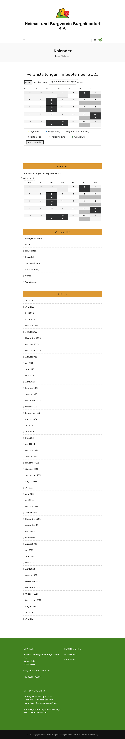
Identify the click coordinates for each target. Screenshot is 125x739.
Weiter (80, 82)
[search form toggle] (95, 40)
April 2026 (30, 319)
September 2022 (33, 537)
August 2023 (31, 481)
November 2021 (32, 587)
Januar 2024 (31, 456)
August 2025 (31, 356)
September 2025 (33, 350)
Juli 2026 (29, 300)
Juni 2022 (29, 556)
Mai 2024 (29, 438)
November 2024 (33, 400)
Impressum (69, 659)
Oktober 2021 (31, 593)
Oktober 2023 (31, 469)
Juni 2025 (29, 369)
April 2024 (30, 444)
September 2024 (33, 413)
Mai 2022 (29, 562)
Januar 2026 (31, 331)
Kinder (28, 244)
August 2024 (31, 419)
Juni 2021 (29, 618)
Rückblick (29, 257)
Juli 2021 (29, 612)
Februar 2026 (31, 325)
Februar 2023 (31, 506)
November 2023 (33, 462)
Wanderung (30, 282)
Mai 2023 (29, 500)
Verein (28, 275)
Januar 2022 (31, 575)
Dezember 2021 (32, 581)
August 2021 (30, 606)
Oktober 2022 (31, 531)
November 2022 (33, 525)
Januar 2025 (31, 394)
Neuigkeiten (30, 250)
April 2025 (30, 381)
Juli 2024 (29, 425)
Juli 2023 (29, 487)
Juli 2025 (29, 363)
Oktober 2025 (32, 344)
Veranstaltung (32, 269)
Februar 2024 (31, 450)
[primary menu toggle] (24, 40)
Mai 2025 (29, 375)
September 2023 (33, 475)
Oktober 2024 (32, 406)
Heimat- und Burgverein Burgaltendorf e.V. (62, 25)
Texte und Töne (32, 263)
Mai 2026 (29, 313)
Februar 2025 (31, 388)
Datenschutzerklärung (88, 734)
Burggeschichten (33, 238)
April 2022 (30, 569)
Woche (37, 82)
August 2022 (31, 544)
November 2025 (33, 338)
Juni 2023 (29, 494)
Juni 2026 (29, 306)
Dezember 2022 (33, 519)
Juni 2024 (29, 431)
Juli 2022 (29, 550)
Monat (28, 82)
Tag (45, 82)
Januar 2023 (31, 512)
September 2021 (33, 600)
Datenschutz (70, 654)
